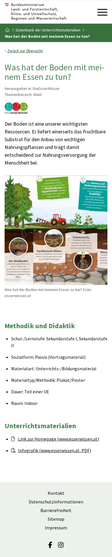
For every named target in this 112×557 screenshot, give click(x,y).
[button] (56, 51)
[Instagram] (60, 545)
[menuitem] (99, 11)
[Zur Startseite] (46, 11)
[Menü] (99, 11)
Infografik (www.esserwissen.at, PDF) (54, 450)
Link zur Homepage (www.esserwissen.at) (58, 439)
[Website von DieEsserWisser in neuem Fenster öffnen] (16, 109)
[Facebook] (50, 545)
